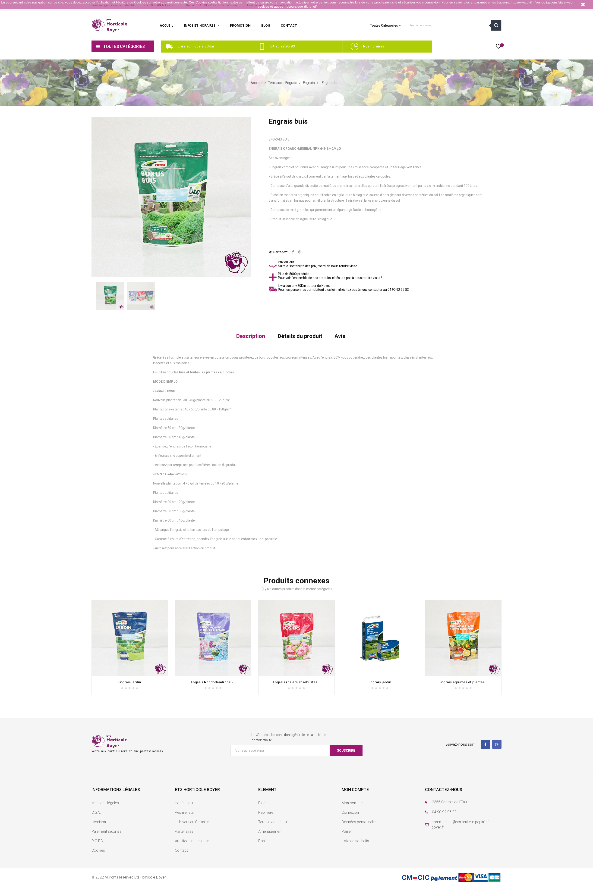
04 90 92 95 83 (282, 46)
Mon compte (352, 803)
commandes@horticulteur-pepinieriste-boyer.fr (463, 824)
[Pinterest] (299, 252)
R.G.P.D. (97, 841)
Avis (339, 336)
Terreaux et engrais (273, 822)
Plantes (264, 803)
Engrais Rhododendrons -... (213, 682)
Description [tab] (250, 336)
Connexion (350, 812)
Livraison (98, 822)
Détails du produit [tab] (300, 336)
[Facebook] (485, 744)
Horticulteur (184, 803)
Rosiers (264, 841)
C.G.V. (96, 812)
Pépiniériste (184, 812)
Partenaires (184, 831)
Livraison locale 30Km (196, 46)
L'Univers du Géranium (193, 822)
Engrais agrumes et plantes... (463, 682)
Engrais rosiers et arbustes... (296, 682)
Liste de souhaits (355, 841)
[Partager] (293, 252)
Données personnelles (360, 822)
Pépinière (265, 812)
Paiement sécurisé (106, 831)
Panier (347, 831)
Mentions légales (105, 803)
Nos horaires (373, 46)
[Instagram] (497, 744)
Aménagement (270, 831)
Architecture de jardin (192, 841)
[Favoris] (499, 47)
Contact (181, 850)
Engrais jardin (129, 682)
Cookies (98, 850)
